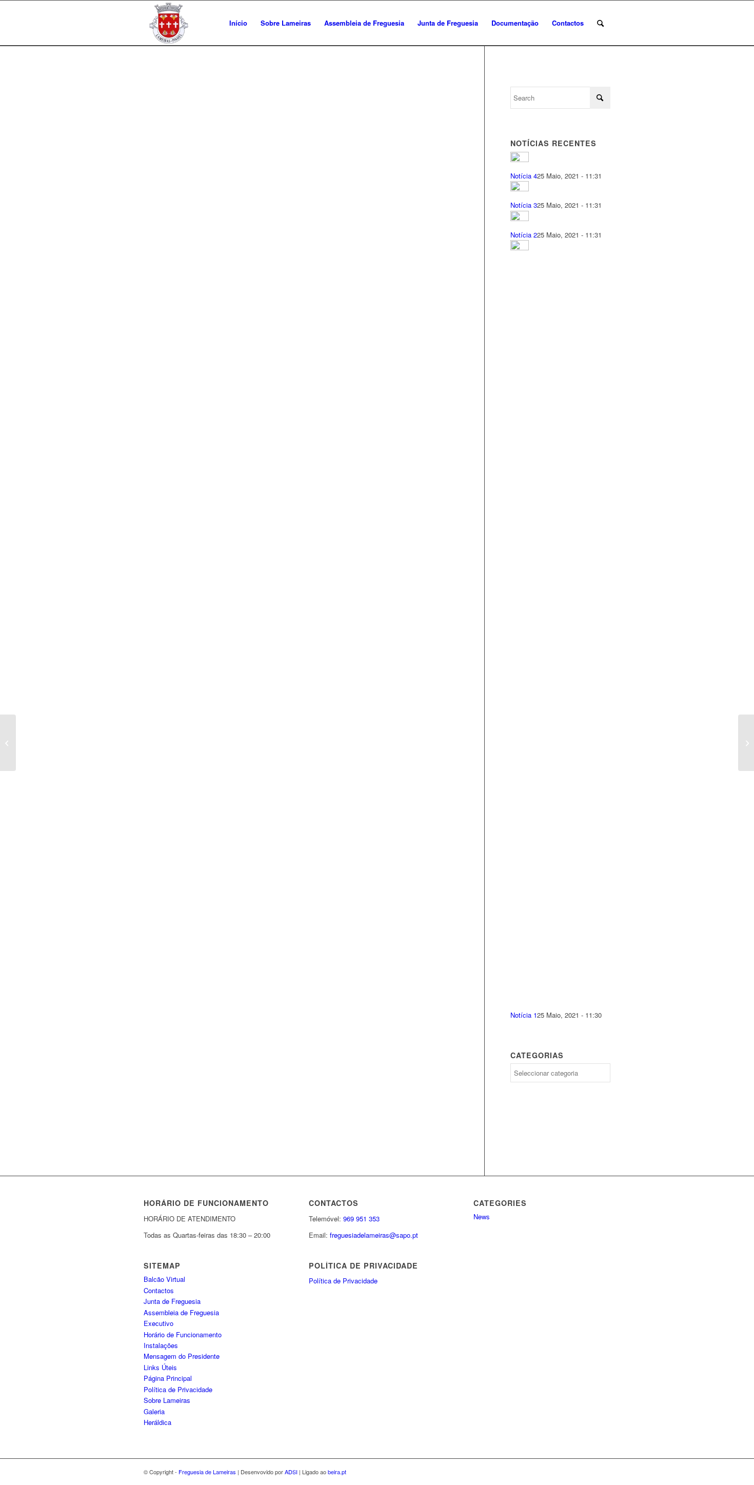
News (481, 1216)
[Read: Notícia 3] (519, 188)
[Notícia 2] (8, 743)
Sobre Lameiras (167, 1400)
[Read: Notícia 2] (519, 218)
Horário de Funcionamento (183, 1334)
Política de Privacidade (178, 1389)
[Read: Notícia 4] (519, 159)
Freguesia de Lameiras (207, 1472)
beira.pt (337, 1472)
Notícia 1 (523, 1015)
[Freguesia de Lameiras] (193, 23)
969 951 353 (361, 1218)
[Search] (600, 23)
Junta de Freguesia (172, 1301)
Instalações (161, 1345)
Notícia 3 (523, 205)
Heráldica (157, 1422)
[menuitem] (238, 23)
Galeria (154, 1411)
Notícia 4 (523, 176)
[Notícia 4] (746, 743)
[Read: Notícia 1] (519, 247)
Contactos (159, 1290)
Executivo (158, 1323)
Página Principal (168, 1378)
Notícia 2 (523, 235)
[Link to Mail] (602, 1471)
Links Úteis (160, 1367)
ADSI (291, 1472)
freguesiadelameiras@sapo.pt (374, 1235)
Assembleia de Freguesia (181, 1312)
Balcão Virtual (164, 1279)
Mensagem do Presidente (182, 1356)
